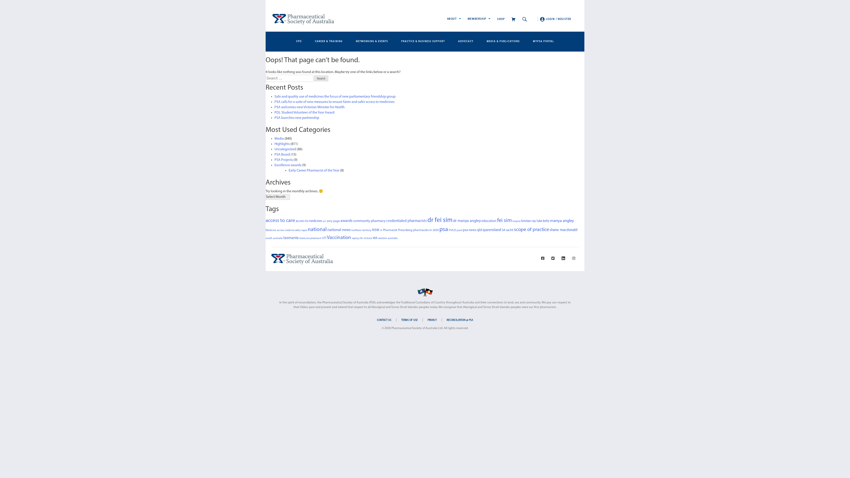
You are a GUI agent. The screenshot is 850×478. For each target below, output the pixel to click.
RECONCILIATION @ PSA (460, 320)
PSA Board (282, 154)
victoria (367, 238)
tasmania (291, 238)
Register (564, 19)
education (488, 221)
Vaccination (339, 237)
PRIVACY (432, 320)
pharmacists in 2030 (426, 230)
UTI (324, 238)
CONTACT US (384, 320)
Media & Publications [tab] (503, 41)
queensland (492, 230)
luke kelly (543, 221)
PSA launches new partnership (296, 118)
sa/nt (509, 230)
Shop (501, 19)
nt (381, 230)
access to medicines (309, 221)
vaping (355, 238)
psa (443, 230)
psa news (469, 230)
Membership (477, 19)
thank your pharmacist (310, 238)
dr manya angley (467, 221)
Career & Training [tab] (329, 41)
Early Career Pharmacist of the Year (314, 170)
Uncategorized (285, 149)
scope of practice (531, 229)
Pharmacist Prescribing (397, 230)
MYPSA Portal (543, 41)
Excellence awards (287, 165)
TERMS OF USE (409, 320)
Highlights (282, 144)
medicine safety (293, 230)
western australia (388, 238)
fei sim (504, 220)
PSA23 (452, 230)
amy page (333, 221)
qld (479, 230)
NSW (375, 230)
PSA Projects (283, 160)
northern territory (361, 230)
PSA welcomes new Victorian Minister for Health (309, 107)
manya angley (562, 221)
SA (503, 230)
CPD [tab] (299, 41)
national (317, 229)
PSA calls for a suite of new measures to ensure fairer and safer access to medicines (334, 102)
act (324, 221)
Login (550, 19)
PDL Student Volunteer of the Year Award (304, 112)
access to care (280, 220)
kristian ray (528, 221)
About (452, 19)
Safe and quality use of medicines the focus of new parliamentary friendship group (335, 96)
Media (279, 139)
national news (339, 230)
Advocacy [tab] (465, 41)
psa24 (459, 230)
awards (346, 221)
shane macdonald (564, 230)
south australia (274, 238)
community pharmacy (369, 221)
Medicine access (275, 230)
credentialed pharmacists (406, 221)
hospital (516, 221)
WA (375, 238)
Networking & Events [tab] (372, 41)
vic (361, 238)
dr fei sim (439, 220)
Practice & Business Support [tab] (423, 41)
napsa (304, 230)
